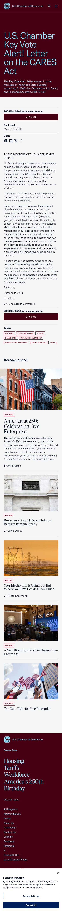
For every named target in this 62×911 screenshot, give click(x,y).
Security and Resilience (16, 342)
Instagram (9, 845)
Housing (14, 761)
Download (31, 116)
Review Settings (31, 896)
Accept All (31, 905)
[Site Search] (49, 6)
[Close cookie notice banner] (58, 872)
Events (7, 818)
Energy (8, 580)
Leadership (10, 827)
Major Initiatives (12, 813)
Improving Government (31, 338)
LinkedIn (8, 836)
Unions (40, 333)
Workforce (16, 774)
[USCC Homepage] (31, 739)
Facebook (9, 841)
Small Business (39, 342)
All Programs (10, 809)
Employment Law (25, 333)
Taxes (52, 342)
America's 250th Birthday (24, 784)
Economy (9, 333)
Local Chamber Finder (15, 859)
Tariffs (11, 767)
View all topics (11, 799)
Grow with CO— (12, 854)
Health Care (10, 338)
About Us (9, 822)
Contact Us (10, 832)
